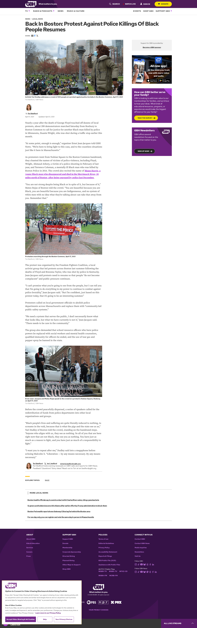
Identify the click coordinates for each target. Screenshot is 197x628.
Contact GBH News (142, 543)
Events (137, 11)
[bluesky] (144, 564)
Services (29, 548)
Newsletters (139, 552)
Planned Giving (68, 560)
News (61, 11)
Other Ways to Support (71, 565)
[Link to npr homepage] (103, 602)
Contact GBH (140, 539)
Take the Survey (145, 118)
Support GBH (163, 11)
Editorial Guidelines (106, 543)
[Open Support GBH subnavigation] (171, 11)
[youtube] (141, 564)
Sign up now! (143, 151)
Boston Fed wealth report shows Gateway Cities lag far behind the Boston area (58, 511)
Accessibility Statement (107, 552)
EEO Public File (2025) (107, 560)
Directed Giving (68, 556)
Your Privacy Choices (98, 610)
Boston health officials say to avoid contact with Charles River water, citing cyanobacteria (63, 500)
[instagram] (136, 564)
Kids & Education (33, 543)
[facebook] (150, 564)
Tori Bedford (33, 113)
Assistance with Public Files (109, 565)
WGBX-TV (113, 571)
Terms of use (103, 539)
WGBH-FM (102, 576)
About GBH (30, 539)
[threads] (147, 564)
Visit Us (137, 556)
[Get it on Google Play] (165, 80)
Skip (45, 619)
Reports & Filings (105, 556)
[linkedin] (153, 564)
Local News (37, 19)
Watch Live (130, 4)
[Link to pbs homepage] (91, 602)
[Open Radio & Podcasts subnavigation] (53, 11)
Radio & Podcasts (42, 11)
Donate (164, 4)
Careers (29, 552)
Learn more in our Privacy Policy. (48, 613)
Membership (67, 548)
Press (28, 556)
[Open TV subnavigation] (29, 11)
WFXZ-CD (123, 571)
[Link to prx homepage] (116, 602)
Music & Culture (75, 11)
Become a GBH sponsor (152, 47)
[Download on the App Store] (152, 80)
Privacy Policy (104, 548)
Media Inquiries (141, 548)
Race (47, 480)
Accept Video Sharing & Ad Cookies (20, 619)
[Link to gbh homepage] (30, 4)
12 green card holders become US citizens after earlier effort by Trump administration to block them (67, 506)
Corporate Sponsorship (71, 552)
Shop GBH (148, 11)
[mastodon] (147, 572)
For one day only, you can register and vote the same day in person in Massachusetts (60, 517)
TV (26, 11)
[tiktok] (139, 564)
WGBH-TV (102, 571)
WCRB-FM (113, 576)
